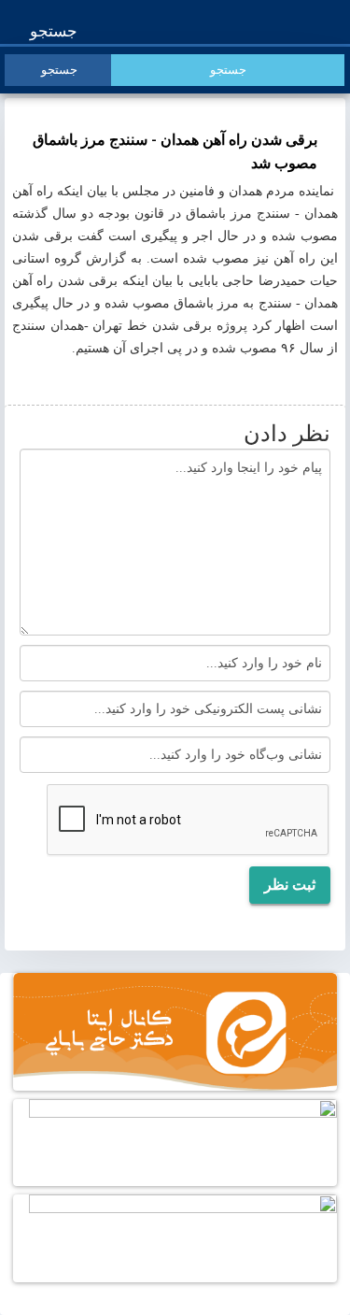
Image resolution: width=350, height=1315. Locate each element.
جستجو (55, 31)
